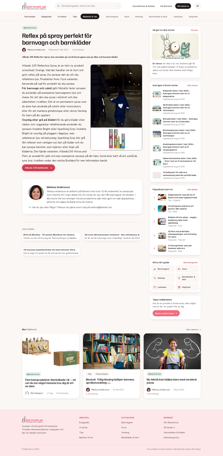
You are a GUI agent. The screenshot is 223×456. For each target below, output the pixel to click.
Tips (75, 16)
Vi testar (62, 16)
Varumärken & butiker (144, 6)
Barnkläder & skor (158, 16)
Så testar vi (183, 6)
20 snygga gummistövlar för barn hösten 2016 (49, 249)
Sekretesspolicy (171, 437)
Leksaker (178, 16)
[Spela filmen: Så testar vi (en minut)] (175, 46)
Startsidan (29, 16)
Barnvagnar (112, 16)
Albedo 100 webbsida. (37, 167)
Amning (139, 16)
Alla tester (193, 85)
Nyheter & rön (90, 16)
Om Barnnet (166, 6)
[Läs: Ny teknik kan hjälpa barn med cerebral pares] (172, 365)
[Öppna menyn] (197, 6)
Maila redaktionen (164, 313)
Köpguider (46, 16)
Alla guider (193, 189)
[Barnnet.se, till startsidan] (34, 5)
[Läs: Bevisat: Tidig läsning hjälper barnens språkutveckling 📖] (111, 365)
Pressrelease (102, 374)
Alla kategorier (190, 262)
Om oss (194, 30)
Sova (126, 16)
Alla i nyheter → (193, 329)
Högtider (193, 16)
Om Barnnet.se (171, 422)
